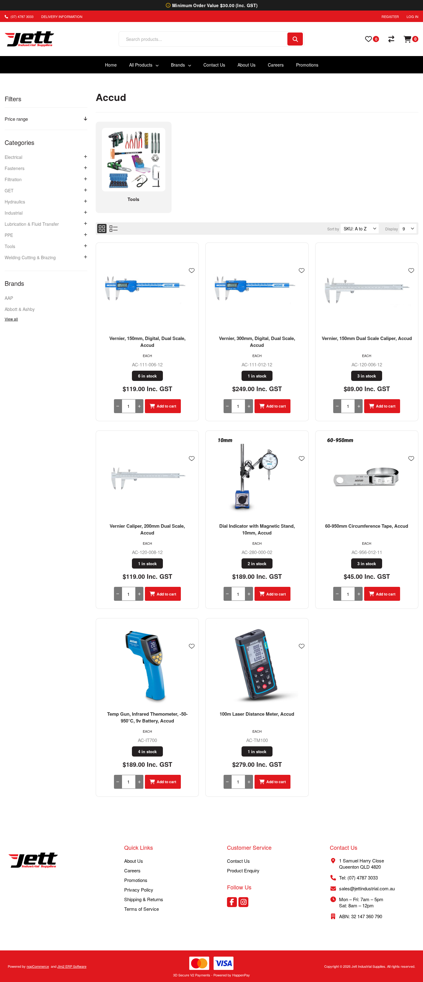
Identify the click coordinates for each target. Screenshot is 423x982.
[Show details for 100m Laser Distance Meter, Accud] (257, 664)
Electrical (13, 157)
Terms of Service (141, 909)
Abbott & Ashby (20, 309)
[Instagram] (243, 902)
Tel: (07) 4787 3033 (358, 877)
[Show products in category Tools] (133, 159)
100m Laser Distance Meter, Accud (257, 713)
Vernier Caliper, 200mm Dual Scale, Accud (147, 529)
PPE (9, 235)
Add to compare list (191, 288)
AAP (9, 298)
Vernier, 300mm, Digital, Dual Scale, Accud (257, 341)
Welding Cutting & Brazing (30, 257)
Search (295, 39)
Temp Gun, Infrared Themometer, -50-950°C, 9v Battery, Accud (147, 717)
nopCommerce (38, 966)
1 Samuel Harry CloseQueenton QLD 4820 (361, 863)
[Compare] (391, 39)
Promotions (135, 880)
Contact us (238, 861)
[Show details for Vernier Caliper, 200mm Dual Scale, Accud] (147, 476)
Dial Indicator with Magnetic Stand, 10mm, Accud (257, 529)
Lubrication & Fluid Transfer (32, 224)
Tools (10, 246)
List (113, 228)
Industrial (14, 213)
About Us (133, 861)
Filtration (13, 179)
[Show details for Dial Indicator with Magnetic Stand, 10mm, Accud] (257, 476)
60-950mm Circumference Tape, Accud (366, 525)
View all (11, 318)
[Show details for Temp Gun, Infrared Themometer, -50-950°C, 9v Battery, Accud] (147, 664)
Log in (412, 16)
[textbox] (203, 39)
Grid (102, 228)
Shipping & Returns (143, 899)
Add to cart (166, 406)
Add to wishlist (191, 270)
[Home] (33, 861)
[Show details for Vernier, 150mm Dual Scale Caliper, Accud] (367, 288)
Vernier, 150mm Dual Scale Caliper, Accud (367, 338)
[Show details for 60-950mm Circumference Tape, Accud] (367, 476)
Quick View (191, 279)
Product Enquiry (243, 870)
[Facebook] (232, 902)
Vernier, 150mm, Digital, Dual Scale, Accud (147, 341)
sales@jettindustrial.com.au (367, 888)
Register (390, 16)
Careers (132, 870)
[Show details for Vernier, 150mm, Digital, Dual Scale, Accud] (147, 288)
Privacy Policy (138, 889)
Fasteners (14, 168)
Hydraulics (15, 202)
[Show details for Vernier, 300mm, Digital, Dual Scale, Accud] (257, 288)
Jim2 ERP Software (71, 966)
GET (9, 190)
